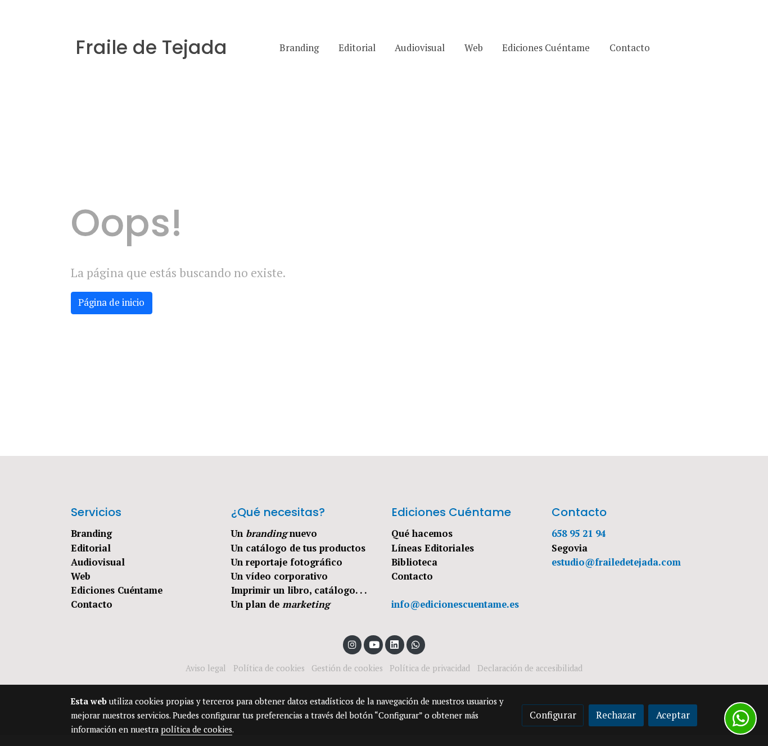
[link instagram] (353, 644)
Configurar (553, 715)
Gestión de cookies (347, 668)
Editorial (91, 548)
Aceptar (673, 715)
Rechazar (616, 715)
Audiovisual (98, 562)
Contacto (91, 604)
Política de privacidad (430, 668)
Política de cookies (269, 668)
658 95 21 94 (579, 533)
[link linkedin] (395, 644)
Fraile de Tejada (151, 48)
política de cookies (196, 729)
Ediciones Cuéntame (116, 590)
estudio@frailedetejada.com (616, 562)
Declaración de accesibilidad (529, 668)
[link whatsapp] (416, 644)
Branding (91, 533)
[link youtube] (374, 644)
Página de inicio (111, 302)
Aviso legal (206, 668)
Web (81, 576)
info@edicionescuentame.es (455, 604)
